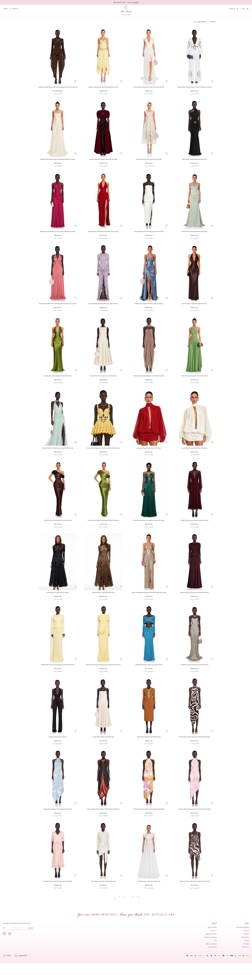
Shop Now (152, 2)
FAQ (215, 940)
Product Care (245, 947)
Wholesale (246, 934)
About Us (246, 930)
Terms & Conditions (211, 944)
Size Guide (246, 944)
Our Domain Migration (242, 927)
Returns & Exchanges (211, 937)
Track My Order (212, 927)
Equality (246, 940)
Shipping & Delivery (211, 934)
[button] (5, 8)
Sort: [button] (200, 22)
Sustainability (245, 937)
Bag (243, 8)
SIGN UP (31, 927)
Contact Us (213, 930)
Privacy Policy (212, 947)
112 (132, 896)
